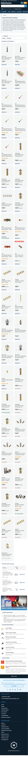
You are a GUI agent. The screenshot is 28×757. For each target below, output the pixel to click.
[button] (14, 9)
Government (4, 715)
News (2, 706)
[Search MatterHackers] (25, 6)
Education (4, 711)
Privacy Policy (5, 736)
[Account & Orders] (22, 3)
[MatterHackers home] (6, 3)
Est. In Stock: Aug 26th (6, 412)
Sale (9, 11)
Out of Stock (17, 388)
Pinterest (18, 689)
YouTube (20, 689)
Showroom (4, 708)
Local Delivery (5, 728)
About (3, 723)
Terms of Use (4, 737)
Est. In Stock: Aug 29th (19, 513)
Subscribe (14, 686)
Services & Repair (5, 717)
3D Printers (19, 11)
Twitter (10, 689)
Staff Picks (13, 11)
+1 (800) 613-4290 (5, 696)
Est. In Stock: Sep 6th (5, 238)
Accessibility (4, 739)
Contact (3, 725)
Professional (5, 710)
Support (3, 713)
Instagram (13, 689)
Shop (2, 704)
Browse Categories (7, 41)
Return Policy (5, 734)
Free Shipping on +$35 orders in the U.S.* (9, 0)
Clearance (6, 36)
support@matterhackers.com (10, 698)
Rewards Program (6, 730)
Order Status (5, 726)
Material (4, 15)
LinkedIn (15, 689)
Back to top (14, 676)
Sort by (3, 38)
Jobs (2, 732)
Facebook (7, 689)
